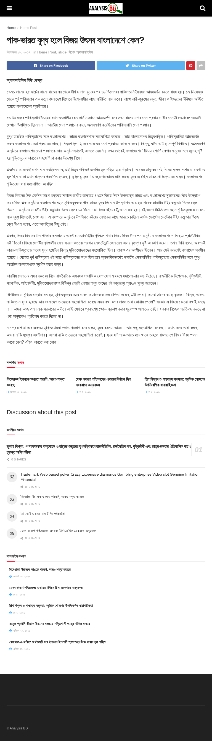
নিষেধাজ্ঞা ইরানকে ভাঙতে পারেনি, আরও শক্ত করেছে (52, 496)
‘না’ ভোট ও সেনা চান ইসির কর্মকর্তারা (42, 513)
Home (11, 28)
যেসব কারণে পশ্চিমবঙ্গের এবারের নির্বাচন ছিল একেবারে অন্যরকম (58, 531)
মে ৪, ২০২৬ (84, 392)
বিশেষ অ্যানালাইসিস (81, 52)
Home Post (28, 28)
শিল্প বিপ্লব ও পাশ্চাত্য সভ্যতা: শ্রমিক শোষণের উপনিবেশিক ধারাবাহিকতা (51, 605)
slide (62, 52)
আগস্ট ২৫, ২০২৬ (17, 392)
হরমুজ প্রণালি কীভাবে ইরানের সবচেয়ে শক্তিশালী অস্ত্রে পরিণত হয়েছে (50, 624)
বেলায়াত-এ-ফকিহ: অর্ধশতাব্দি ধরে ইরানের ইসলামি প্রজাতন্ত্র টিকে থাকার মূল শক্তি (57, 642)
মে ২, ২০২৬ (153, 392)
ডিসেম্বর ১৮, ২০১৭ (19, 52)
